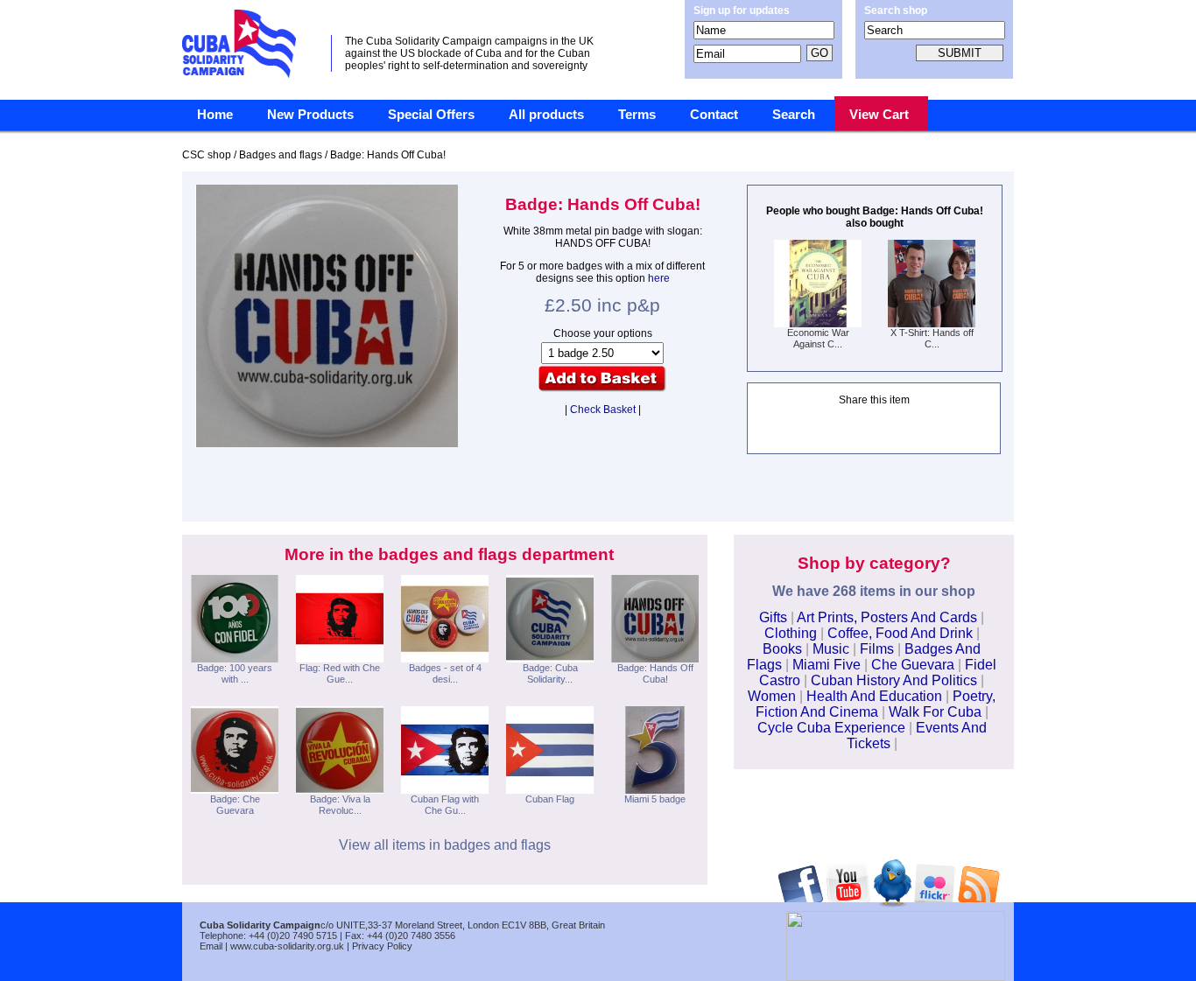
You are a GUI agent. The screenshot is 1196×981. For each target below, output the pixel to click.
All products (546, 115)
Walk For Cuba (935, 711)
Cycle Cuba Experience (831, 727)
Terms (637, 115)
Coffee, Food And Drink (900, 633)
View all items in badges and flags (445, 844)
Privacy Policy (382, 946)
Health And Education (874, 696)
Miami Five (826, 664)
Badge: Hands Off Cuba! (655, 673)
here (659, 278)
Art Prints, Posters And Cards (887, 617)
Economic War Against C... (818, 338)
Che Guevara (912, 664)
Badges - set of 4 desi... (445, 673)
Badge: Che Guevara (235, 805)
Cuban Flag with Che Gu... (445, 805)
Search (793, 115)
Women (772, 696)
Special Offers (431, 115)
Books (782, 648)
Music (831, 648)
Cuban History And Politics (894, 680)
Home (215, 115)
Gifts (773, 617)
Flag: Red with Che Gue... (339, 673)
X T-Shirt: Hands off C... (932, 338)
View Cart (879, 115)
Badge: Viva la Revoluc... (340, 805)
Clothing (790, 633)
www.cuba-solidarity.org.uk (287, 946)
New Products (310, 115)
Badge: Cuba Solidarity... (550, 673)
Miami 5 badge (655, 799)
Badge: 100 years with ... (234, 673)
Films (877, 648)
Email (211, 946)
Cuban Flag (549, 799)
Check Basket (603, 409)
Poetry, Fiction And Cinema (876, 704)
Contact (714, 115)
